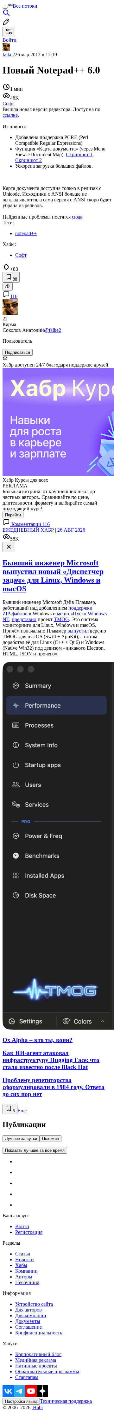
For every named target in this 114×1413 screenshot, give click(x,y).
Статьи (22, 1253)
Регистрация (28, 1232)
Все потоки (25, 6)
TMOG (61, 619)
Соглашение (28, 1327)
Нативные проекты (36, 1365)
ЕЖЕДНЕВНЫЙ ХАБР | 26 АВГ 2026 (44, 530)
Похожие (50, 1138)
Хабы (21, 1265)
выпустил (78, 630)
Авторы (23, 1276)
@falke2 (52, 330)
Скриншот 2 (28, 160)
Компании (26, 1271)
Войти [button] (9, 40)
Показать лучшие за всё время (35, 1150)
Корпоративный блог (38, 1354)
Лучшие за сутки (21, 1138)
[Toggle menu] (5, 8)
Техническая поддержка (66, 1401)
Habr (37, 1407)
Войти (22, 1226)
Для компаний (30, 1315)
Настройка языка (21, 1401)
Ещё (22, 1110)
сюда (77, 217)
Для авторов (28, 1309)
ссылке (10, 115)
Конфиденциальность (38, 1332)
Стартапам (26, 1377)
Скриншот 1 (79, 154)
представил (24, 619)
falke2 (9, 54)
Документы (27, 1321)
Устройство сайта (34, 1304)
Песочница (27, 1282)
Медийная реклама (35, 1360)
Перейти (13, 515)
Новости (24, 1259)
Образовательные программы (47, 1371)
